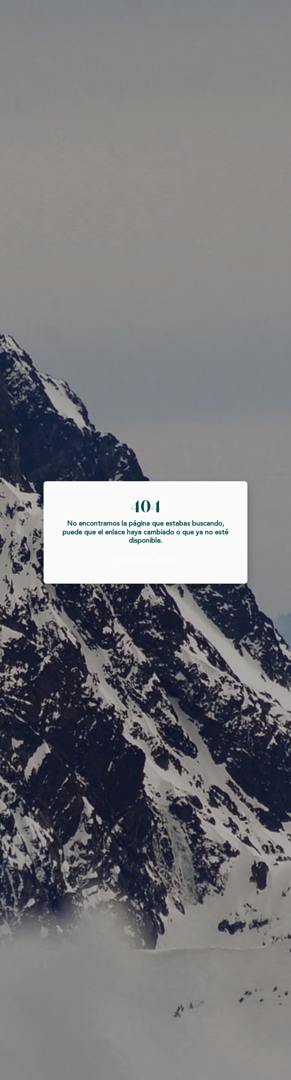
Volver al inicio (145, 560)
